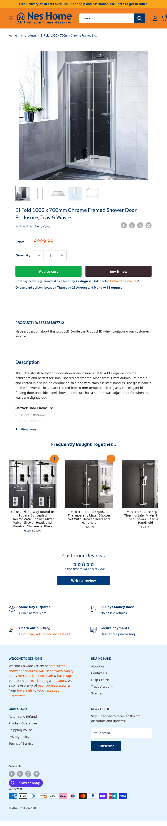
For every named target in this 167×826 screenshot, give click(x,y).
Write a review (83, 580)
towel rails (24, 690)
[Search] (139, 18)
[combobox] (106, 18)
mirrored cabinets (31, 675)
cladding (41, 680)
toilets (29, 680)
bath (49, 675)
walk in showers (50, 671)
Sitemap (97, 693)
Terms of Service (21, 743)
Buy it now (118, 271)
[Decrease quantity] (38, 255)
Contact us (99, 673)
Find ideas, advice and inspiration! (44, 634)
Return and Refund (23, 716)
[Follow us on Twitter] (20, 774)
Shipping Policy (20, 730)
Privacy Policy (19, 736)
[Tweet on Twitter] (140, 225)
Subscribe (106, 746)
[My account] (155, 18)
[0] (164, 18)
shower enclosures (23, 671)
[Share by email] (148, 225)
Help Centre (100, 679)
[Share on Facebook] (124, 225)
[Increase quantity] (61, 255)
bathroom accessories (54, 685)
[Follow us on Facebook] (12, 774)
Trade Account (101, 686)
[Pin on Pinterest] (132, 225)
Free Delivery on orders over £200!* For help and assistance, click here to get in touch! (83, 4)
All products (29, 35)
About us (98, 666)
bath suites (57, 666)
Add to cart (48, 271)
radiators (59, 680)
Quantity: (23, 255)
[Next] (162, 497)
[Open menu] (11, 18)
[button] (54, 459)
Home (13, 35)
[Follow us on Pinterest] (36, 774)
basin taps (64, 675)
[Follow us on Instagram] (28, 774)
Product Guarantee (23, 723)
